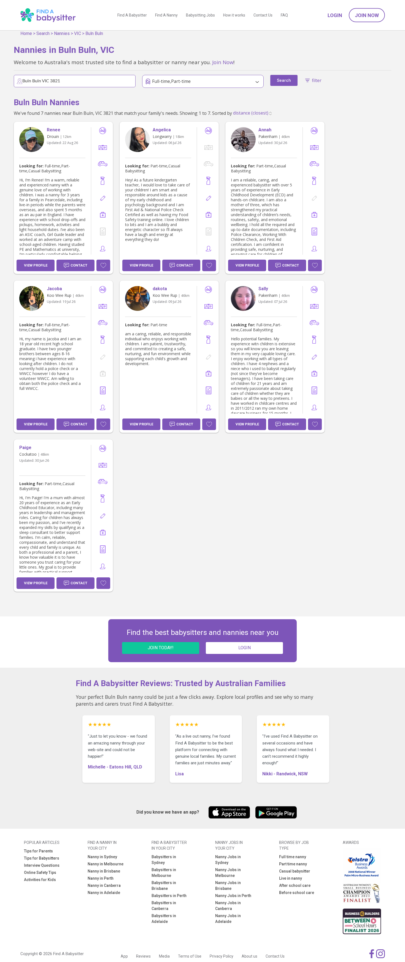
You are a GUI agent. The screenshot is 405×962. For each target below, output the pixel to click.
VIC (77, 33)
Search (43, 33)
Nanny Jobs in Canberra (228, 906)
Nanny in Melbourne (105, 864)
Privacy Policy (221, 956)
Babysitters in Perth (169, 895)
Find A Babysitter (132, 15)
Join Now (367, 15)
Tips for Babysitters (41, 858)
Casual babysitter (294, 871)
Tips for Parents (38, 851)
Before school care (296, 892)
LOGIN (244, 647)
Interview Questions (42, 865)
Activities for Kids (40, 879)
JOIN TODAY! (161, 647)
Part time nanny (293, 864)
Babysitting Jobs (200, 15)
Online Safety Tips (40, 872)
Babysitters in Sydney (164, 860)
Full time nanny (292, 857)
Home (26, 33)
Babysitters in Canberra (164, 906)
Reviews (143, 956)
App (124, 956)
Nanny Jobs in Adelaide (228, 919)
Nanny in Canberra (104, 885)
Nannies (62, 33)
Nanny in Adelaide (104, 892)
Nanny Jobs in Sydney (228, 860)
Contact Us (262, 15)
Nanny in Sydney (102, 857)
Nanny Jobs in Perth (233, 895)
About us (249, 956)
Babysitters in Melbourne (164, 873)
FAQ (284, 15)
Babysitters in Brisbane (164, 886)
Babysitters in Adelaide (164, 919)
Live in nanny (290, 878)
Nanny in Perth (101, 878)
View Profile (35, 265)
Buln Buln (94, 33)
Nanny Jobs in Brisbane (228, 886)
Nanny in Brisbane (104, 871)
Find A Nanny (166, 15)
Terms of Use (189, 956)
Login (335, 15)
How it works (234, 15)
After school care (294, 885)
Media (164, 956)
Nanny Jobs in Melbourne (228, 873)
